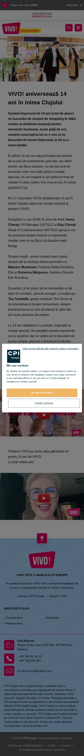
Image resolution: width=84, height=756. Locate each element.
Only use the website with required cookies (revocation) (51, 348)
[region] (42, 378)
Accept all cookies (42, 393)
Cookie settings (44, 403)
